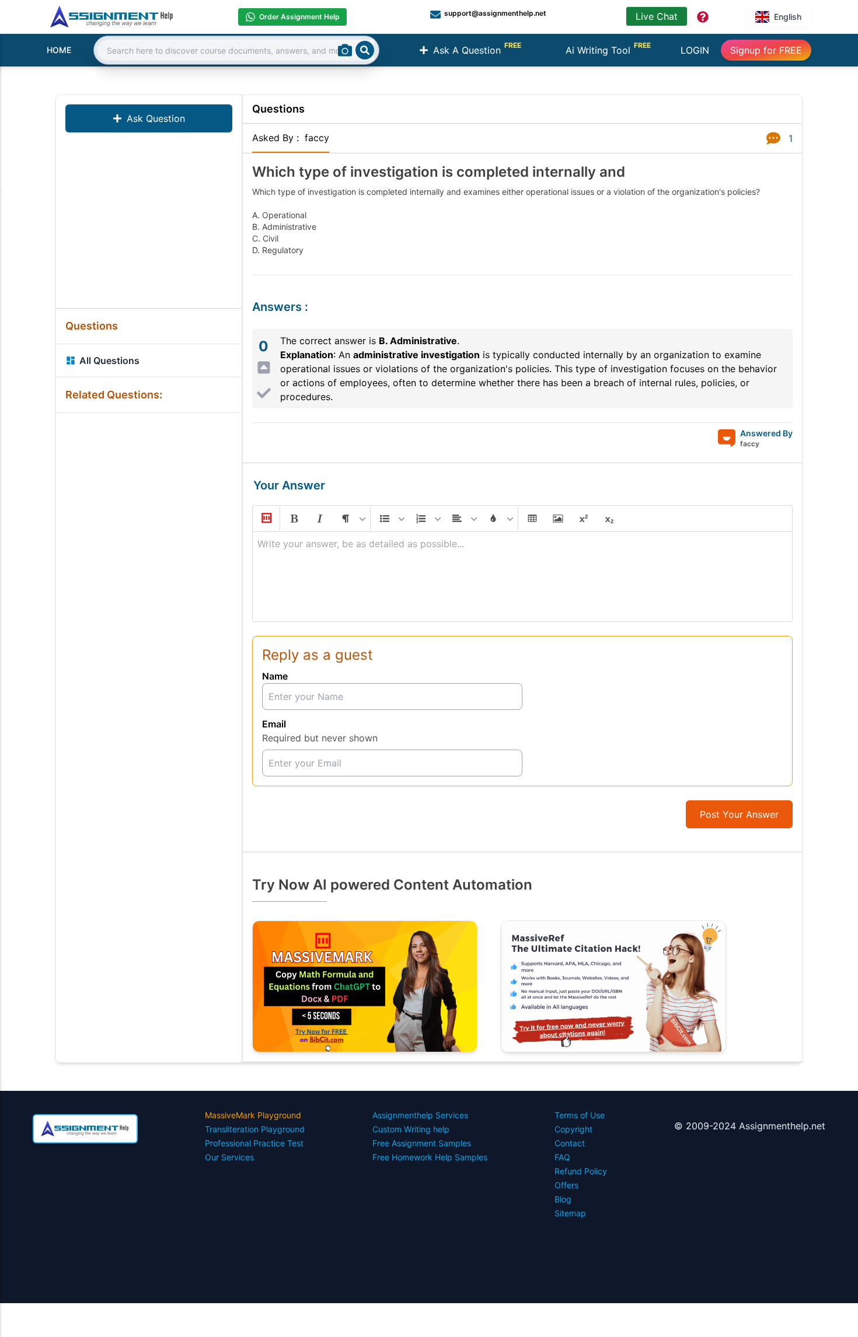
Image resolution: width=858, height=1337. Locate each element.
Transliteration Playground (255, 1129)
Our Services (229, 1157)
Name (275, 676)
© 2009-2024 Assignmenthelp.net (749, 1126)
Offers (566, 1185)
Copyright (573, 1129)
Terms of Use (579, 1115)
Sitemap (570, 1213)
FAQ (562, 1157)
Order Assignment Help (299, 16)
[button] (265, 518)
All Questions (109, 360)
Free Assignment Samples (421, 1143)
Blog (562, 1199)
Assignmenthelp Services (420, 1115)
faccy (317, 138)
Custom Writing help (410, 1129)
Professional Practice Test (254, 1143)
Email (274, 724)
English (787, 17)
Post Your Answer (739, 814)
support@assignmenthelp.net (495, 13)
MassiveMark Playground (253, 1115)
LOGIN (695, 50)
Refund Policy (580, 1171)
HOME (59, 50)
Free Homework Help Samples (429, 1157)
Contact (569, 1143)
